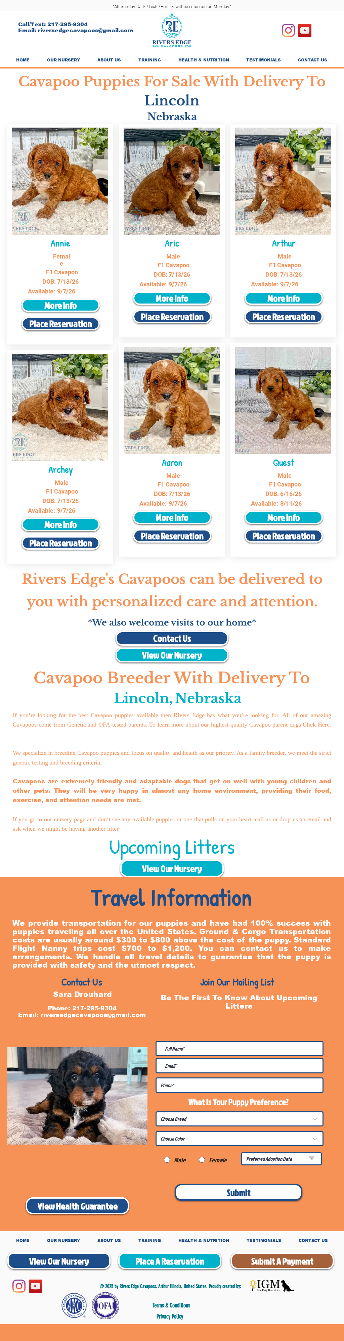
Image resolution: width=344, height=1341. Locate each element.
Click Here (316, 724)
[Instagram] (288, 30)
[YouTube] (304, 30)
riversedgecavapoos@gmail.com (85, 30)
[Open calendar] (311, 1158)
